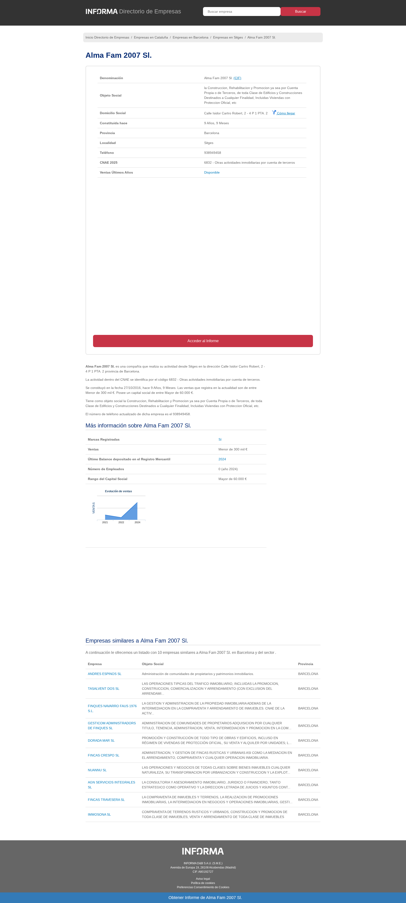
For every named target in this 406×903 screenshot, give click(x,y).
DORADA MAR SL (101, 740)
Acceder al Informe (203, 341)
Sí (220, 439)
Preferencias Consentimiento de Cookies (203, 887)
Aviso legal (203, 878)
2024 (222, 459)
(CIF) (237, 78)
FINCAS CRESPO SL (103, 755)
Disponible (212, 172)
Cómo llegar (285, 113)
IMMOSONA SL (99, 814)
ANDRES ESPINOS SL (104, 674)
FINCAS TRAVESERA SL (106, 800)
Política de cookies (203, 883)
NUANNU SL (97, 770)
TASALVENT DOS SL (103, 688)
